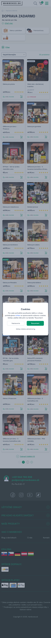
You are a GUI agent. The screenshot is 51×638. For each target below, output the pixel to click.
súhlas (17, 315)
